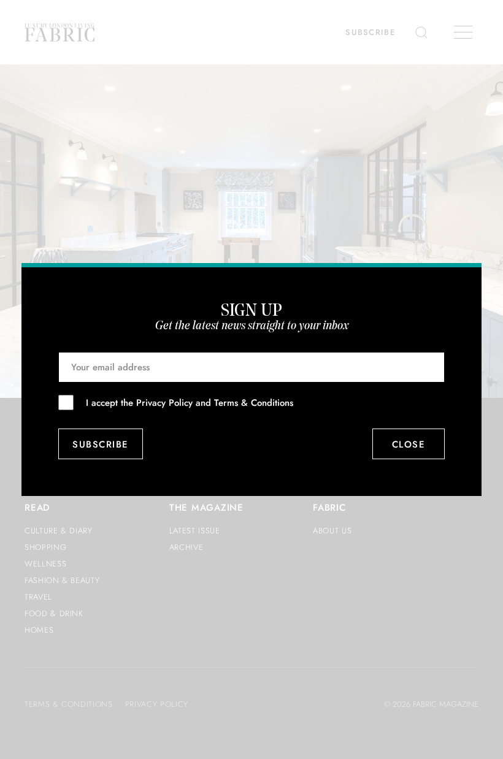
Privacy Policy (164, 403)
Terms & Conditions (253, 403)
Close (409, 444)
